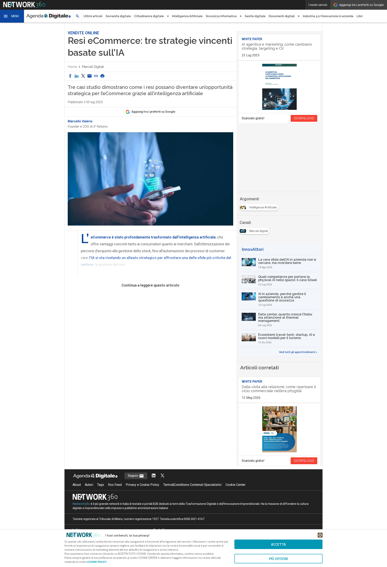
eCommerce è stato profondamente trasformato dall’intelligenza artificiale (153, 237)
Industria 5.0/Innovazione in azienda (328, 16)
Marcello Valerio (80, 121)
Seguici (133, 476)
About (77, 485)
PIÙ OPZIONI (278, 558)
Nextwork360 (81, 503)
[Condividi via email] (89, 76)
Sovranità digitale (118, 16)
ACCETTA (278, 544)
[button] (12, 16)
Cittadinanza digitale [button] (149, 16)
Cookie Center (236, 485)
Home (72, 67)
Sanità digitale (255, 16)
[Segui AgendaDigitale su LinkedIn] (153, 476)
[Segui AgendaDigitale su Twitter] (162, 476)
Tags (100, 485)
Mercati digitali (93, 67)
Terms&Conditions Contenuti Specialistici (192, 485)
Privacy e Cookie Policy (142, 485)
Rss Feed (115, 485)
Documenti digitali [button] (282, 16)
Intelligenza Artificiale (187, 16)
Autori (89, 485)
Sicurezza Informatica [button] (221, 16)
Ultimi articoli (92, 16)
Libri (360, 16)
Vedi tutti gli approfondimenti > (298, 352)
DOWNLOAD (304, 118)
